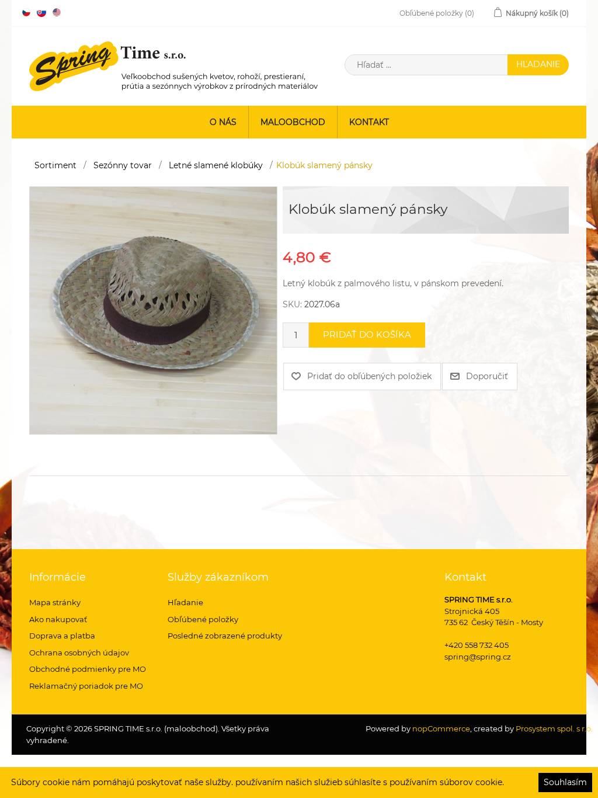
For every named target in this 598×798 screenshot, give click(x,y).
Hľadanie (185, 602)
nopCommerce (440, 728)
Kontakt (369, 122)
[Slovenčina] (41, 12)
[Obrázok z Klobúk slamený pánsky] (153, 309)
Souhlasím (565, 782)
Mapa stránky (55, 602)
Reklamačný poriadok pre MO (86, 686)
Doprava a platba (62, 635)
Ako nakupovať (58, 619)
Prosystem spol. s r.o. (554, 728)
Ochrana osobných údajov (79, 652)
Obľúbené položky (203, 619)
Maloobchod (292, 122)
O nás (223, 122)
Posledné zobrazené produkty (225, 635)
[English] (57, 12)
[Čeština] (26, 12)
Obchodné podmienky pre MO (87, 669)
